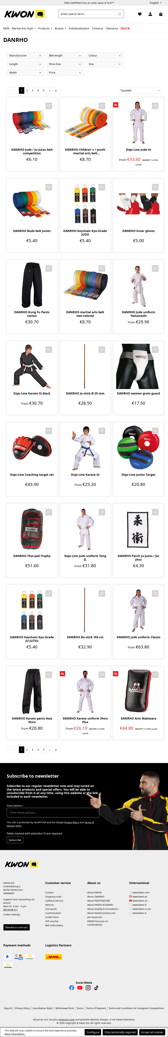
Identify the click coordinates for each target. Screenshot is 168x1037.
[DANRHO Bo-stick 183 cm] (85, 610)
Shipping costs (53, 896)
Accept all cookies (152, 1032)
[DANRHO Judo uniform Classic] (138, 610)
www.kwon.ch (140, 900)
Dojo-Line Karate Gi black (31, 393)
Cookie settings (11, 914)
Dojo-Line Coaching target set (32, 475)
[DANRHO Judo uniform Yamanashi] (138, 285)
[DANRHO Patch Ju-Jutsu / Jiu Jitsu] (138, 529)
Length (13, 64)
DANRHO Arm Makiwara (138, 718)
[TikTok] (96, 988)
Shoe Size (55, 64)
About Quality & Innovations (102, 908)
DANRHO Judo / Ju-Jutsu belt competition (32, 151)
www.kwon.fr (140, 904)
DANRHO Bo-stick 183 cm (85, 637)
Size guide (51, 908)
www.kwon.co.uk (142, 908)
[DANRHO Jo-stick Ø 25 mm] (85, 366)
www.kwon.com (141, 892)
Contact (49, 892)
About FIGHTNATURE (98, 900)
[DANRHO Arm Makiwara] (138, 691)
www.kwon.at (140, 896)
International (139, 883)
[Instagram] (88, 988)
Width (13, 72)
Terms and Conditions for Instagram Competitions (136, 1008)
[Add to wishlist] (48, 106)
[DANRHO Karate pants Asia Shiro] (32, 691)
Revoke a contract (16, 927)
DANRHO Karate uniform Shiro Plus (85, 720)
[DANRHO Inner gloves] (138, 204)
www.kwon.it (139, 913)
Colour (93, 55)
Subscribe (15, 840)
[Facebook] (71, 988)
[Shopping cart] (159, 14)
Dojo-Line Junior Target (138, 475)
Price (52, 72)
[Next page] (49, 90)
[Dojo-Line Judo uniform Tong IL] (85, 529)
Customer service (58, 883)
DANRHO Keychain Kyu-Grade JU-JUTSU (32, 639)
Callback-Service (54, 900)
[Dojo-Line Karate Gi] (85, 447)
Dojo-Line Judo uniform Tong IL (85, 557)
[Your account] (149, 14)
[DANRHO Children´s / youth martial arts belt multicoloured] (85, 122)
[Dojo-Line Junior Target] (138, 447)
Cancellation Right (42, 1008)
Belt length (56, 55)
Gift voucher (52, 921)
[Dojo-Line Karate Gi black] (32, 366)
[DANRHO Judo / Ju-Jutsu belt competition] (32, 122)
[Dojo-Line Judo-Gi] (138, 122)
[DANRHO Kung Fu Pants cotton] (32, 285)
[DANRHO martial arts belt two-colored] (85, 285)
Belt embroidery (54, 925)
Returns (49, 904)
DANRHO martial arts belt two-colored (85, 313)
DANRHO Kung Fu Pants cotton (32, 313)
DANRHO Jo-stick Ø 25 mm (85, 393)
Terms (80, 1008)
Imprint (8, 1008)
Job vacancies (94, 917)
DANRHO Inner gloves (138, 231)
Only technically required (120, 1032)
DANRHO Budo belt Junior (32, 231)
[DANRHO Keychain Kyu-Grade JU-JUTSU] (32, 610)
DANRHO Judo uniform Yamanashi (138, 313)
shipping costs (67, 1019)
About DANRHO (95, 896)
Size (91, 64)
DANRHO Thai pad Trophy (32, 556)
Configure (93, 1032)
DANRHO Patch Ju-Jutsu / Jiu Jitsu (138, 557)
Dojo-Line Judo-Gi (138, 150)
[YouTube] (79, 988)
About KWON (94, 892)
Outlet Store (52, 917)
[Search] (119, 14)
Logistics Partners (58, 945)
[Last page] (56, 90)
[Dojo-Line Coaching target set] (32, 447)
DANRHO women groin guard (138, 393)
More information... (15, 1034)
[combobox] (88, 14)
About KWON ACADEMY (100, 904)
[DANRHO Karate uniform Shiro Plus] (85, 691)
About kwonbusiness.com (101, 913)
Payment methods (17, 945)
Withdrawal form (64, 1008)
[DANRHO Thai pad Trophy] (32, 529)
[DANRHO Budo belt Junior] (32, 204)
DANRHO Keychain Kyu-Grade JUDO (85, 232)
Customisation (53, 913)
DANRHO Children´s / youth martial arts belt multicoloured (85, 151)
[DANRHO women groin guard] (138, 366)
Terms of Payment (96, 1008)
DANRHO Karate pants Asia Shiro (32, 720)
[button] (84, 862)
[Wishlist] (138, 14)
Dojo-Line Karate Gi (85, 475)
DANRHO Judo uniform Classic (138, 637)
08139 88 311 (10, 909)
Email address (15, 805)
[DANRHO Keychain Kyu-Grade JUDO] (85, 204)
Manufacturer (18, 55)
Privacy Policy (71, 822)
